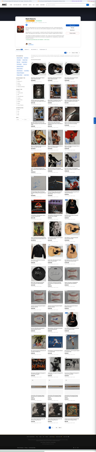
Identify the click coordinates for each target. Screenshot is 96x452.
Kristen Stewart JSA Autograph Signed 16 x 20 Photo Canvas (55, 238)
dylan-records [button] (39, 81)
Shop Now (25, 4)
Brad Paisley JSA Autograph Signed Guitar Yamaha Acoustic (54, 78)
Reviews (27, 49)
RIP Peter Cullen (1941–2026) (76, 1)
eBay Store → (72, 30)
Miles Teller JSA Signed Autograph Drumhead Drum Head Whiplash (37, 283)
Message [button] (72, 27)
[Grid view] (65, 53)
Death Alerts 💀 (66, 436)
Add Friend (73, 25)
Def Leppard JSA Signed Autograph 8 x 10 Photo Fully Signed (38, 373)
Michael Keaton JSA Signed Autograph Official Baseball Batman (55, 329)
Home (11, 4)
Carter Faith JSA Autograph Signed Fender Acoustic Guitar (54, 260)
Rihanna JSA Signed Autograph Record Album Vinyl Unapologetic (55, 146)
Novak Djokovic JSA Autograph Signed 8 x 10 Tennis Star (72, 351)
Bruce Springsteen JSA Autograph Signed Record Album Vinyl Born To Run (55, 169)
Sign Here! (42, 4)
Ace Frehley (26, 70)
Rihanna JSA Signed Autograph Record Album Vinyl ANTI (72, 146)
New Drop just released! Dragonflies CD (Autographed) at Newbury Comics (51, 1)
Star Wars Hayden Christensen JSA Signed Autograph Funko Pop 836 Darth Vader (38, 123)
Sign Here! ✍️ (52, 436)
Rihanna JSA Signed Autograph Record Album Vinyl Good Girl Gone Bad (72, 123)
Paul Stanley (19, 64)
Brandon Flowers (20, 66)
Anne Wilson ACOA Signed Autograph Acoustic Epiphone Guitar (72, 329)
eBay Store (19, 49)
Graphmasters (43, 49)
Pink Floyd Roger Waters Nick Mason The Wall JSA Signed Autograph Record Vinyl (38, 192)
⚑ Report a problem (72, 33)
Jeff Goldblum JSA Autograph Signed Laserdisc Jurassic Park (38, 216)
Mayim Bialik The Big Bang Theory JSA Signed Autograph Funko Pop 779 (55, 101)
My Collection (34, 49)
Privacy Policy (48, 442)
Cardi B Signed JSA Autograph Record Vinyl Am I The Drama (72, 192)
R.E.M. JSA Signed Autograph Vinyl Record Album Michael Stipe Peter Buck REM (38, 169)
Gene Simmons (19, 70)
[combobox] (67, 5)
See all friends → (31, 44)
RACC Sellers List (17, 4)
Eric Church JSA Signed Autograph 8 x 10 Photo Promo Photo (72, 373)
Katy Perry (26, 57)
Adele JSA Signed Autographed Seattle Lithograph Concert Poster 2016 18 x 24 (38, 238)
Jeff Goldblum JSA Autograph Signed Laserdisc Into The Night (55, 216)
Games (37, 4)
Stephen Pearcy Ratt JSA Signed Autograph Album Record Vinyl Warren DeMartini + (55, 123)
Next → (60, 427)
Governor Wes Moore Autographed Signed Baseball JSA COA (37, 329)
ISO (33, 4)
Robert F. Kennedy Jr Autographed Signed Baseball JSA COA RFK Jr (71, 283)
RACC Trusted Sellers (31, 436)
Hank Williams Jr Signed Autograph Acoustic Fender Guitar (71, 238)
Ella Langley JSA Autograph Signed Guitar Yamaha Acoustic (71, 78)
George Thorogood (20, 72)
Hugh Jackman (19, 68)
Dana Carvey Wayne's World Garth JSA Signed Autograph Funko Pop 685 (72, 101)
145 (56, 427)
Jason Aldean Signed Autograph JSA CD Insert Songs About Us (38, 419)
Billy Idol (18, 62)
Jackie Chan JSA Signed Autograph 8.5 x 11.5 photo (55, 373)
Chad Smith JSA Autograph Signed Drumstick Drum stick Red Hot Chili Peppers (37, 396)
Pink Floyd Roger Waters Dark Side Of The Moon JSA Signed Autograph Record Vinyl (55, 192)
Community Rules (53, 442)
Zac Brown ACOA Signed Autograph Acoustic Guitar (71, 216)
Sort (69, 52)
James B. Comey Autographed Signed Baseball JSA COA (38, 306)
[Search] (87, 5)
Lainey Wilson (24, 62)
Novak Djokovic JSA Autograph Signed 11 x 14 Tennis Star (55, 351)
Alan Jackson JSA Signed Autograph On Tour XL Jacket (38, 260)
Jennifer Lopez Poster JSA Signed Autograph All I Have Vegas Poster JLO (38, 101)
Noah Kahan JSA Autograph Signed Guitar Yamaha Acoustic (37, 78)
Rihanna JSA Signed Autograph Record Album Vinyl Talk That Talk (38, 146)
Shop (37, 436)
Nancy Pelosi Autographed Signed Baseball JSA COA (71, 306)
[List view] (67, 53)
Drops (30, 4)
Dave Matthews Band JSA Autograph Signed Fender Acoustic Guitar (72, 260)
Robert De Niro (19, 57)
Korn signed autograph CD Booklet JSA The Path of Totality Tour (38, 351)
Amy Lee (25, 64)
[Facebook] (27, 25)
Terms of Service (43, 442)
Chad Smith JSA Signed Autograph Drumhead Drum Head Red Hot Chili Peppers (54, 283)
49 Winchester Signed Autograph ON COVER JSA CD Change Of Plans (72, 419)
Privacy (26, 447)
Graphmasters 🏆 (59, 436)
